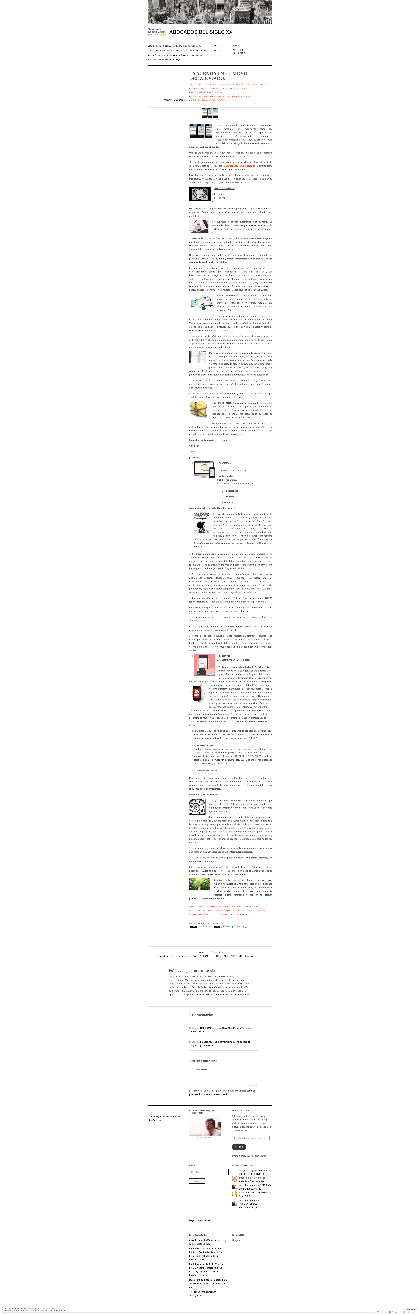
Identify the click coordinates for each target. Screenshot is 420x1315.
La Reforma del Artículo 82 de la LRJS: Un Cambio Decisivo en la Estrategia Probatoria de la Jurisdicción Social (206, 1254)
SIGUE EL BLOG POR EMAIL (243, 1111)
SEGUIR (239, 1147)
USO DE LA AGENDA (238, 914)
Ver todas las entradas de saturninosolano (228, 994)
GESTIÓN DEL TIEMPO (257, 84)
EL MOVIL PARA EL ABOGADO (203, 910)
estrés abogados (225, 910)
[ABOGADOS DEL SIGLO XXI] (210, 12)
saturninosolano (196, 84)
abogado (203, 906)
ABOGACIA (223, 84)
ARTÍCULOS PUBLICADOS (239, 52)
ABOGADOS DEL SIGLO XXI (201, 32)
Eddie (241, 1192)
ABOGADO (233, 84)
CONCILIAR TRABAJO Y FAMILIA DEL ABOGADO (237, 906)
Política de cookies (59, 1310)
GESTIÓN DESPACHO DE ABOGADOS (205, 88)
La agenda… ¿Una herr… (251, 1170)
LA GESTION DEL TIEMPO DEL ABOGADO (252, 910)
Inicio (215, 50)
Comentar (250, 1085)
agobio (212, 906)
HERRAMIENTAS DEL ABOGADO (235, 88)
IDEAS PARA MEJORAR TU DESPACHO (205, 92)
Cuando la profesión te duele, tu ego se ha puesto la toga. (208, 1242)
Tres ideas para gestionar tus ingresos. (202, 1293)
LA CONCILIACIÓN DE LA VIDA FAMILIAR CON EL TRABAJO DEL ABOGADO (221, 96)
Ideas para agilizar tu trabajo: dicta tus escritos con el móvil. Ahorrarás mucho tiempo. (208, 1283)
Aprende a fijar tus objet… (252, 1181)
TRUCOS (224, 914)
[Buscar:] (209, 1171)
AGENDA (242, 84)
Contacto (217, 45)
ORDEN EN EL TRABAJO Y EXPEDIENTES (206, 100)
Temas (236, 45)
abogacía (194, 906)
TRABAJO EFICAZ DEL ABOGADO (204, 914)
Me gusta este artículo (199, 1221)
